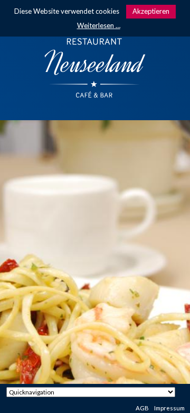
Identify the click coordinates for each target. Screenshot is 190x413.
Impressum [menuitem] (169, 408)
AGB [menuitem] (142, 408)
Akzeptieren (150, 11)
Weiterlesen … (98, 25)
